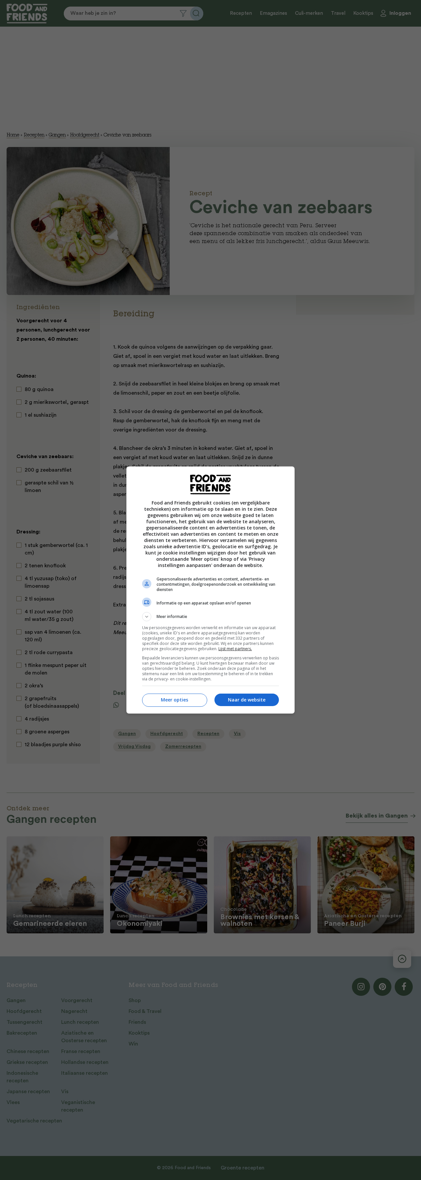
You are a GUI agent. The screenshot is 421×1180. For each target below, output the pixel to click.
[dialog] (210, 590)
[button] (210, 616)
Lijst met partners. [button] (235, 648)
